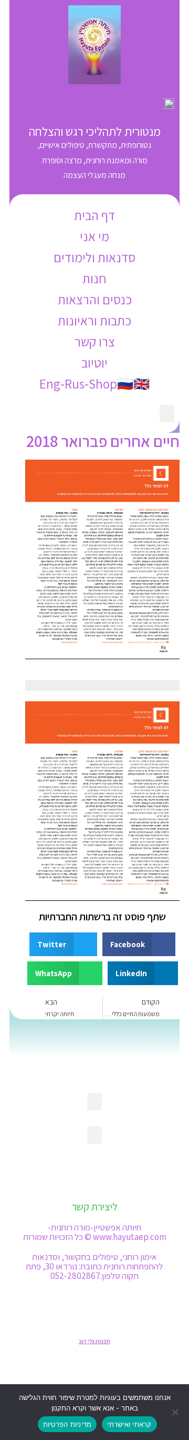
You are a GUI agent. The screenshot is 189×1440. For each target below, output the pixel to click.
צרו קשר (95, 341)
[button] (167, 413)
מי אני (94, 236)
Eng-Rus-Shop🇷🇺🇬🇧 (94, 383)
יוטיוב (94, 362)
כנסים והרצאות (95, 299)
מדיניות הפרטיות (67, 1424)
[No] (176, 1412)
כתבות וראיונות (94, 320)
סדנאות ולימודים (94, 257)
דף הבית (94, 215)
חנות (94, 278)
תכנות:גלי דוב (94, 1341)
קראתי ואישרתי (129, 1424)
